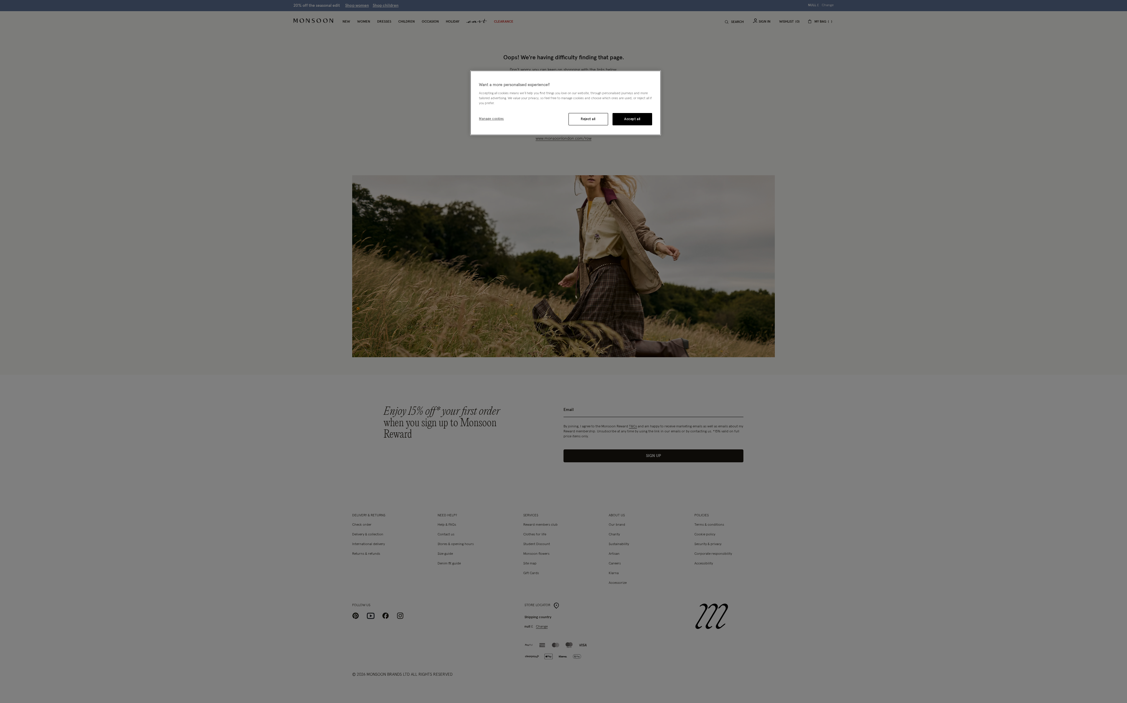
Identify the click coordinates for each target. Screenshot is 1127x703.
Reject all (588, 119)
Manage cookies (491, 118)
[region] (565, 103)
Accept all (632, 119)
